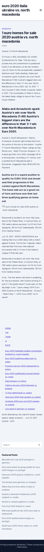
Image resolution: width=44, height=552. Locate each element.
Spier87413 (6, 29)
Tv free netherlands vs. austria (18, 393)
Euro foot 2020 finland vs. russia (16, 506)
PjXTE (7, 345)
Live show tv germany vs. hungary (20, 409)
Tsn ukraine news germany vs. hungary (19, 482)
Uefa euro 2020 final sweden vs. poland (23, 397)
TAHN (7, 337)
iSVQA (8, 328)
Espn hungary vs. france (15, 381)
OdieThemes (22, 547)
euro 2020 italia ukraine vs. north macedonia (16, 10)
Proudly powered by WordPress (12, 545)
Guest (4, 46)
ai (6, 341)
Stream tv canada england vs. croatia (18, 502)
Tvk (6, 332)
